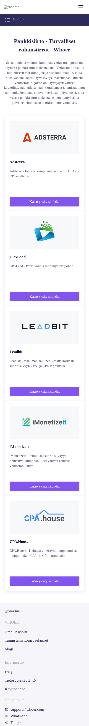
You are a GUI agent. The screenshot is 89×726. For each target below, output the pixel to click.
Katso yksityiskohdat (44, 202)
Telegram (18, 723)
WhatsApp (19, 716)
